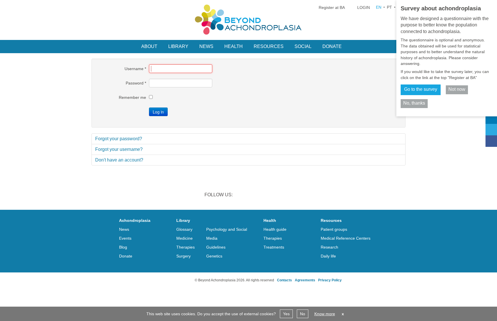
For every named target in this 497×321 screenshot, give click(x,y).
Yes (286, 314)
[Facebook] (491, 141)
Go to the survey (420, 89)
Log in (158, 112)
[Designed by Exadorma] (171, 280)
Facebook (272, 195)
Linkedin (242, 195)
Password (136, 83)
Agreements (305, 280)
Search (354, 46)
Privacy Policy (330, 280)
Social (303, 46)
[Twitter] (491, 129)
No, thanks (414, 103)
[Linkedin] (491, 118)
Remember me (132, 97)
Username (135, 68)
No (302, 314)
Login (363, 7)
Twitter (257, 195)
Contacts (284, 280)
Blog (123, 247)
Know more (324, 314)
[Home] (248, 19)
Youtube (287, 195)
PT (389, 7)
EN (378, 7)
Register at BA (332, 7)
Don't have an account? (119, 159)
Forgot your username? (119, 149)
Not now (456, 89)
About (149, 46)
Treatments (273, 247)
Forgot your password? (118, 138)
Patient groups (334, 229)
